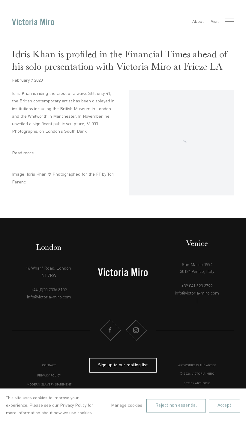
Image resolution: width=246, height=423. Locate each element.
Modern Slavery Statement (49, 384)
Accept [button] (224, 405)
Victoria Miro (33, 22)
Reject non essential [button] (176, 405)
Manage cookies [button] (126, 405)
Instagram (136, 330)
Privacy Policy (49, 375)
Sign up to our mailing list (123, 365)
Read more (23, 153)
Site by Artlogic (197, 383)
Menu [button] (229, 22)
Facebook (110, 330)
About (198, 22)
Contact (49, 365)
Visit (215, 22)
